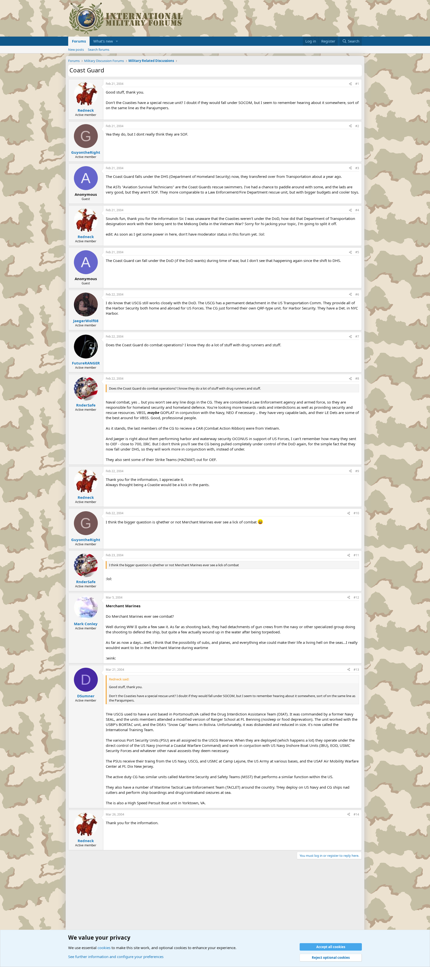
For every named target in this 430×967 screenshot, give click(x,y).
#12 (356, 597)
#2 (357, 126)
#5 (357, 252)
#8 (357, 378)
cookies (104, 947)
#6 (357, 294)
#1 (357, 84)
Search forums (98, 49)
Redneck (86, 110)
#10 (356, 513)
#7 (357, 336)
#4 (357, 210)
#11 (356, 555)
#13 (356, 669)
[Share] (350, 84)
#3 (357, 168)
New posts (76, 49)
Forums (79, 41)
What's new (103, 41)
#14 (356, 814)
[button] (116, 41)
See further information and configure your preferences (115, 956)
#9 (357, 471)
